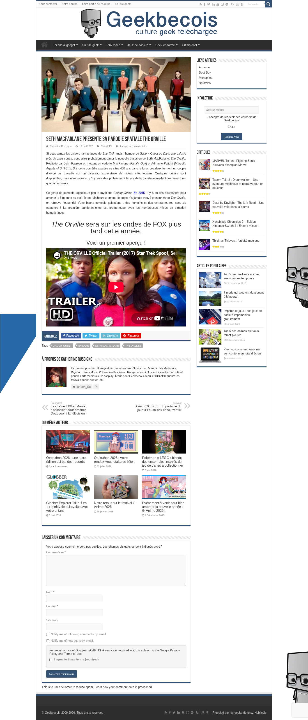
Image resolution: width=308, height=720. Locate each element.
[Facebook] (204, 4)
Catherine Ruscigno (60, 146)
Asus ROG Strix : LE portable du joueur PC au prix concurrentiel (159, 407)
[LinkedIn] (213, 4)
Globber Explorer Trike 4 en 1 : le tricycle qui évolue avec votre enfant (67, 506)
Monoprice (205, 77)
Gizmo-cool (189, 45)
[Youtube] (218, 4)
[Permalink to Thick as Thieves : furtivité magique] (204, 244)
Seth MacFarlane (107, 345)
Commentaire (56, 552)
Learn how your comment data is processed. (124, 687)
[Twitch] (232, 4)
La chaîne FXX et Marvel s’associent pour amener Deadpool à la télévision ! (69, 408)
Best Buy (205, 72)
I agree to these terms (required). (76, 659)
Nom (50, 592)
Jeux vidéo (113, 45)
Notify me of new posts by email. (72, 640)
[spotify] (227, 4)
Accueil (44, 44)
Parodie (83, 345)
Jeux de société (137, 45)
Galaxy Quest (62, 345)
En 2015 (139, 192)
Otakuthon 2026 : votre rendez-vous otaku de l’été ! (114, 459)
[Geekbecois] (154, 24)
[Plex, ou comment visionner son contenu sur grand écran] (210, 355)
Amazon (204, 67)
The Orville (133, 345)
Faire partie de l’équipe (96, 4)
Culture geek (90, 45)
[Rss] (200, 4)
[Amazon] (237, 4)
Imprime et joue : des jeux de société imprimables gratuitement (243, 315)
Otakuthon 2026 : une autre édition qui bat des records (66, 459)
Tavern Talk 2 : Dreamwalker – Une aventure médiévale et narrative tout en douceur (237, 184)
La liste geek (123, 4)
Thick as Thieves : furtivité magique (235, 240)
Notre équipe (70, 4)
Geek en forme (165, 45)
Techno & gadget (64, 45)
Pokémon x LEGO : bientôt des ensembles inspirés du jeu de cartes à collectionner (162, 461)
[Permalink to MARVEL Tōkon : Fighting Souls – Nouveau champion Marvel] (204, 164)
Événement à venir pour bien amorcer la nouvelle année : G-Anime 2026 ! (163, 506)
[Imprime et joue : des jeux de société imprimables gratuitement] (210, 316)
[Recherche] (268, 4)
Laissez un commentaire (133, 146)
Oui (233, 127)
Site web (51, 620)
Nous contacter (48, 4)
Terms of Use (73, 653)
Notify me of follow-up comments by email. (79, 634)
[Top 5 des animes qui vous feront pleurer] (210, 336)
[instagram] (222, 4)
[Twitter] (209, 4)
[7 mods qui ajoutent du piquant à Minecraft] (210, 298)
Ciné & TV (106, 146)
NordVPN (205, 83)
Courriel (52, 606)
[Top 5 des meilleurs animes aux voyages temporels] (210, 280)
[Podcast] (241, 4)
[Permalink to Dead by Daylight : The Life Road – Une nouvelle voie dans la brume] (204, 206)
